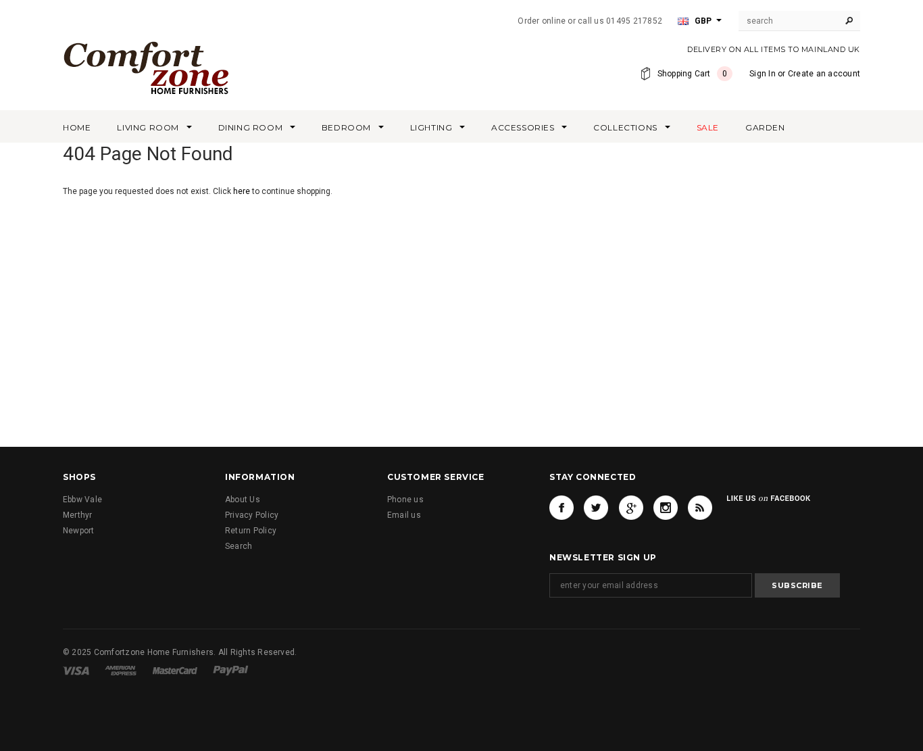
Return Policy (250, 530)
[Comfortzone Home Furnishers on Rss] (700, 507)
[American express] (120, 670)
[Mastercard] (175, 670)
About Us (242, 499)
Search (238, 546)
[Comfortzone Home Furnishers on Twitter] (596, 507)
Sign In (762, 73)
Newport (79, 530)
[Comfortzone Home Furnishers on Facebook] (561, 507)
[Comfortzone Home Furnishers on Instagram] (665, 507)
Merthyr (78, 515)
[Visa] (76, 670)
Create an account (824, 73)
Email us (404, 515)
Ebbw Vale (82, 499)
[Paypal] (231, 670)
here (241, 191)
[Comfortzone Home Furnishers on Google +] (631, 507)
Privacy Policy (251, 515)
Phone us (405, 499)
